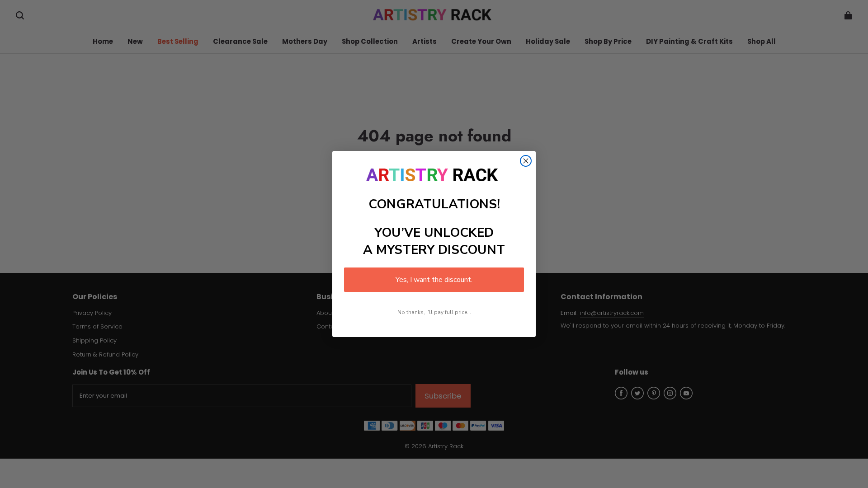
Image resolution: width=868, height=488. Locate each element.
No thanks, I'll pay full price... (434, 312)
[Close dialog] (525, 160)
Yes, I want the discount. (434, 280)
